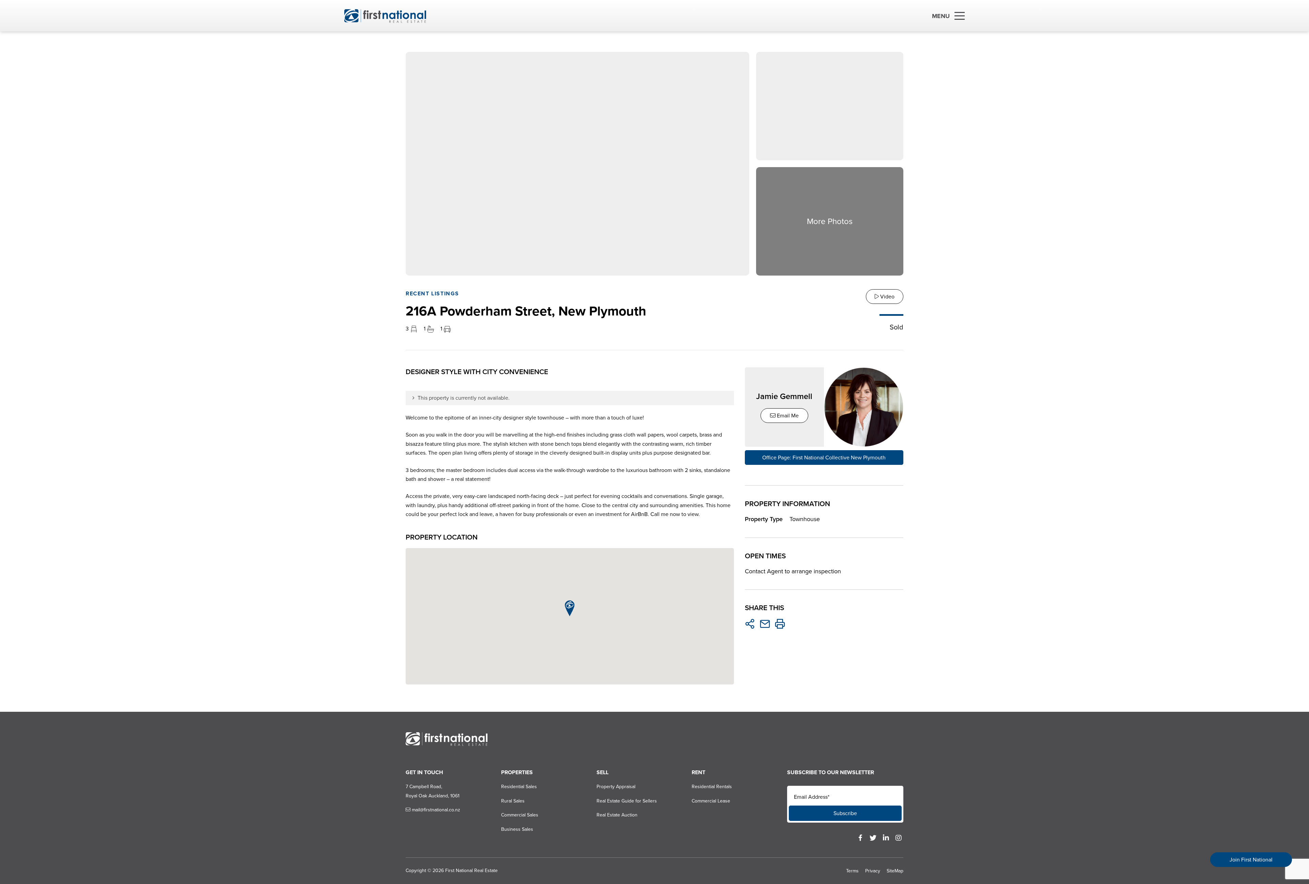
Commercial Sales (519, 815)
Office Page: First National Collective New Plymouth (824, 457)
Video (886, 296)
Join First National (1251, 860)
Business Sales (517, 829)
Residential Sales (519, 786)
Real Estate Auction (617, 815)
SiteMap (895, 870)
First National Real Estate (471, 870)
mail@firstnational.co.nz (435, 809)
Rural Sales (513, 801)
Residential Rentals (712, 786)
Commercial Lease (711, 801)
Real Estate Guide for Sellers (627, 801)
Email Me (787, 415)
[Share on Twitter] (750, 624)
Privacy (872, 870)
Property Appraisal (616, 786)
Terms (852, 870)
